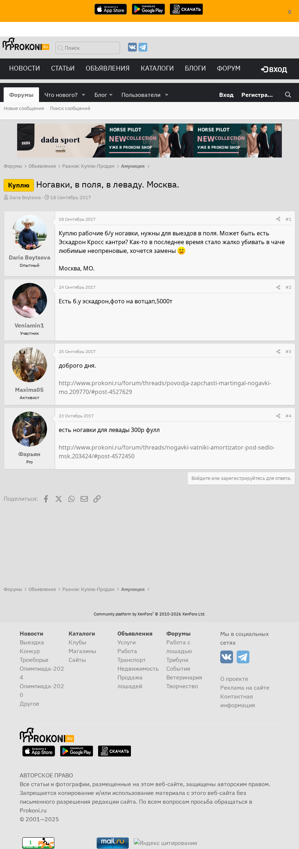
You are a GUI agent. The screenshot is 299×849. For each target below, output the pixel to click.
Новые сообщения (24, 108)
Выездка (32, 642)
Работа (127, 651)
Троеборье (34, 659)
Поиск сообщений (70, 108)
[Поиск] (287, 94)
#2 (288, 287)
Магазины (82, 651)
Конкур (30, 651)
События (178, 668)
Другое (29, 703)
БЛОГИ (195, 68)
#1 (288, 219)
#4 (288, 415)
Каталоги (157, 68)
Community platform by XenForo (149, 614)
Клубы (77, 642)
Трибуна (177, 659)
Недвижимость (138, 668)
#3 (288, 351)
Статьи (63, 68)
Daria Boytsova (25, 197)
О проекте (234, 678)
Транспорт (131, 659)
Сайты (77, 659)
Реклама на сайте (244, 687)
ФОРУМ (229, 68)
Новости (24, 68)
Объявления (108, 68)
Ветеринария (184, 677)
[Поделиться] (278, 219)
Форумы (21, 94)
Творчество (182, 686)
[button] (83, 94)
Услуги (126, 642)
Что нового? (61, 94)
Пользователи (140, 94)
